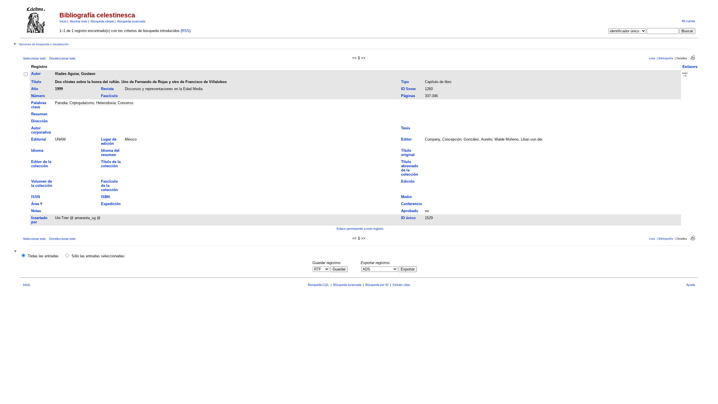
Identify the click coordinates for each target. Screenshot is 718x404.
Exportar (408, 269)
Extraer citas (401, 284)
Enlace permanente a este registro (360, 228)
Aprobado (409, 211)
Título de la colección (111, 164)
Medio (406, 197)
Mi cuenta (688, 21)
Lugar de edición (108, 141)
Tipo (405, 82)
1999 (59, 89)
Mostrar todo (78, 21)
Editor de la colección (41, 164)
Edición (408, 181)
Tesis (405, 128)
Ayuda (690, 284)
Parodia (61, 103)
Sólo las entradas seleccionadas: (98, 256)
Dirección (39, 121)
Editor (406, 139)
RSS (185, 31)
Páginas (408, 96)
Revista (107, 89)
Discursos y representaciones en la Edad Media (163, 89)
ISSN (35, 197)
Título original (408, 152)
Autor (36, 74)
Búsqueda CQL (318, 284)
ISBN (105, 197)
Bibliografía (666, 58)
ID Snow (408, 89)
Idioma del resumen (110, 152)
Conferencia (411, 204)
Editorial (38, 139)
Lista (652, 58)
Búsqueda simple (102, 21)
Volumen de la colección (41, 183)
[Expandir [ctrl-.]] (16, 251)
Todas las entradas (43, 256)
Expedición (111, 204)
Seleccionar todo (34, 58)
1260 (429, 89)
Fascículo (109, 96)
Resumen (39, 114)
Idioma (37, 150)
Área (35, 204)
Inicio (62, 21)
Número (38, 96)
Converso (125, 103)
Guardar (339, 269)
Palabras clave (38, 105)
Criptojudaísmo (82, 103)
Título (36, 82)
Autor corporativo (41, 130)
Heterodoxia (106, 103)
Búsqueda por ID (376, 284)
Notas (36, 211)
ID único (408, 218)
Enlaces (690, 66)
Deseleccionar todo (62, 58)
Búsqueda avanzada (131, 21)
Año (34, 89)
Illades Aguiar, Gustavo (75, 74)
